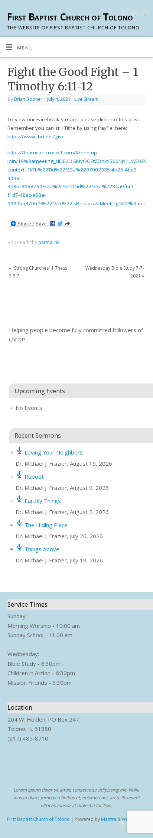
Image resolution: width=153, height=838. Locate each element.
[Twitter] (133, 15)
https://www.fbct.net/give (36, 136)
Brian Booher (28, 99)
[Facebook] (122, 15)
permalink (48, 242)
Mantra (108, 819)
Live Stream (86, 99)
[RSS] (144, 15)
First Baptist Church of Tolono (70, 16)
